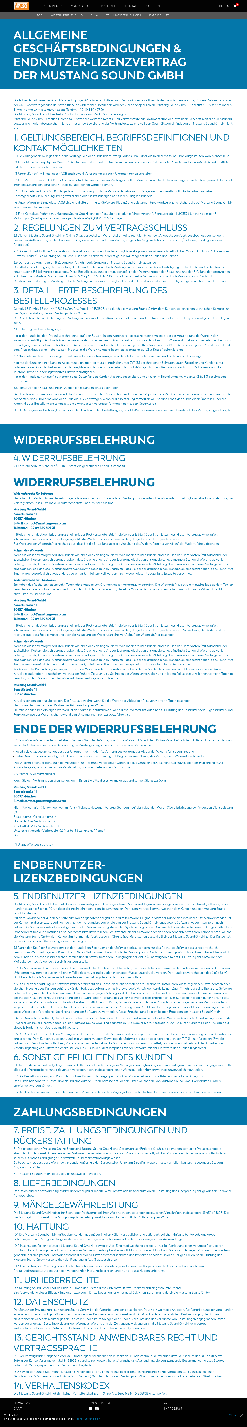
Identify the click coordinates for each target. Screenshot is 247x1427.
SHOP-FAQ (22, 1403)
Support (153, 6)
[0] (234, 5)
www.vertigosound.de (130, 1328)
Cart (18, 1408)
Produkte (109, 6)
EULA (94, 15)
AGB (167, 1403)
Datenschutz (159, 15)
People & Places (50, 6)
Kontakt (132, 6)
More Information (87, 1419)
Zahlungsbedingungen (123, 15)
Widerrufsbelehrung (67, 15)
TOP (39, 15)
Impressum (173, 1408)
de (221, 6)
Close (232, 1415)
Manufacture (82, 6)
